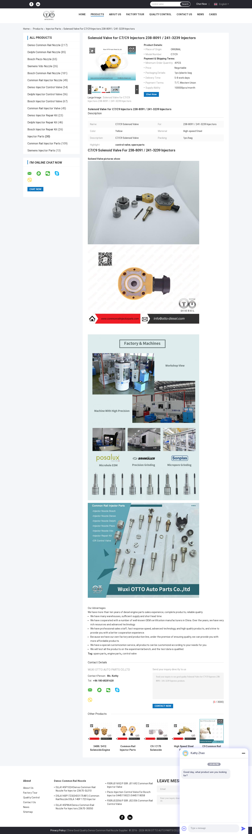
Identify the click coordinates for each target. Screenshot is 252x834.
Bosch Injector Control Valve (44, 101)
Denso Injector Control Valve (44, 87)
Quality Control (160, 14)
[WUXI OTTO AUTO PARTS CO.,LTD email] (31, 173)
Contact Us (184, 14)
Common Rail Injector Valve (44, 108)
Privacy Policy (57, 830)
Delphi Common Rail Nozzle (43, 52)
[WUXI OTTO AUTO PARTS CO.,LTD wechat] (50, 173)
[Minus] (243, 753)
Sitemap (28, 812)
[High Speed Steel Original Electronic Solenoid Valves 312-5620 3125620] (184, 731)
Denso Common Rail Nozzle (44, 45)
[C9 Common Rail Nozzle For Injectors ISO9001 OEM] (212, 731)
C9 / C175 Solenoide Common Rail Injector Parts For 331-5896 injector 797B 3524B (156, 748)
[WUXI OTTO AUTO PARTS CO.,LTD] (49, 15)
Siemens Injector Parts (41, 150)
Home (82, 14)
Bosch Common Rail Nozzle (43, 73)
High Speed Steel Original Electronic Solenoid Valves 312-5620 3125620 (183, 748)
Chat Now (201, 4)
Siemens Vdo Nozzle (39, 66)
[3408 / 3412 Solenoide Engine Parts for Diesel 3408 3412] (100, 731)
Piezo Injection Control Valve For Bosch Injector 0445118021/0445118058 (129, 794)
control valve (130, 653)
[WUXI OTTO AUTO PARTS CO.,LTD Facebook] (31, 4)
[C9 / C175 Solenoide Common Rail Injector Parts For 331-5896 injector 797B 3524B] (156, 731)
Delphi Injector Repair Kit (42, 122)
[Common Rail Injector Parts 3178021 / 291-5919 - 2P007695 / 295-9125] (128, 731)
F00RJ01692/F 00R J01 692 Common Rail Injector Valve (130, 785)
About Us (115, 14)
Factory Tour (135, 14)
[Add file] (184, 828)
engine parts (114, 653)
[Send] (243, 828)
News (200, 14)
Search (185, 4)
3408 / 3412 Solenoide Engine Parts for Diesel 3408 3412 (100, 748)
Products (97, 14)
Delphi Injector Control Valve (44, 94)
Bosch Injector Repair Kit (42, 129)
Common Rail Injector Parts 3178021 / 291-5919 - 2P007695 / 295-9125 (128, 748)
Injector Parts (53, 28)
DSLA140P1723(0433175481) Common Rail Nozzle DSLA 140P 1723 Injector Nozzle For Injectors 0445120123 (77, 798)
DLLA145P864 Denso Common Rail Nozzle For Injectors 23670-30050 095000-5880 (75, 807)
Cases (213, 14)
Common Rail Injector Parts (44, 143)
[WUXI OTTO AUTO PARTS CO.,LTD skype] (59, 173)
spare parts (99, 653)
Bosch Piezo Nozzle (39, 59)
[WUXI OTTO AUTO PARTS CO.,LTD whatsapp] (41, 173)
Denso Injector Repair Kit (42, 115)
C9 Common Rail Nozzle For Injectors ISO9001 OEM (211, 748)
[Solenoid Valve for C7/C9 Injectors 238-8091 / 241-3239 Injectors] (112, 64)
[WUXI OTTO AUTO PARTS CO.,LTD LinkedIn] (38, 4)
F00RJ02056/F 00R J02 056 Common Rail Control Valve (130, 802)
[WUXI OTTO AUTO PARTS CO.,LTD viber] (31, 180)
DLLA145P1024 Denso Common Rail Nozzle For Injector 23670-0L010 (75, 789)
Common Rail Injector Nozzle (44, 80)
